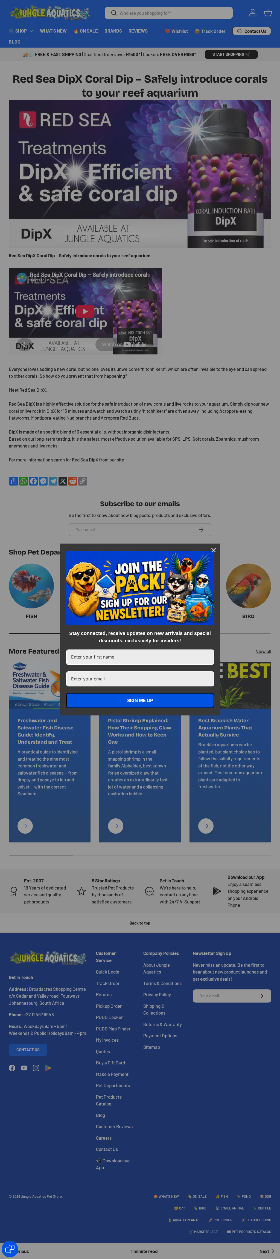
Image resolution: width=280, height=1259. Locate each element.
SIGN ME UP (140, 700)
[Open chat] (10, 1249)
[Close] (213, 550)
